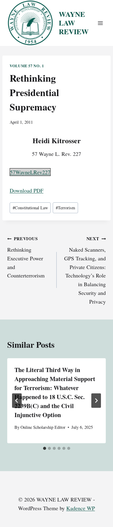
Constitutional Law (30, 207)
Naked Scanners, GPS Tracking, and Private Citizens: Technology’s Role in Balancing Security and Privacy (85, 270)
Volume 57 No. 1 (27, 65)
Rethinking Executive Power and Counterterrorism (26, 257)
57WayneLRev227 (30, 172)
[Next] (96, 400)
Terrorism (65, 207)
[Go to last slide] (17, 400)
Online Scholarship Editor (42, 427)
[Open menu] (100, 23)
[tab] (44, 448)
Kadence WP (80, 508)
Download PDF (26, 190)
